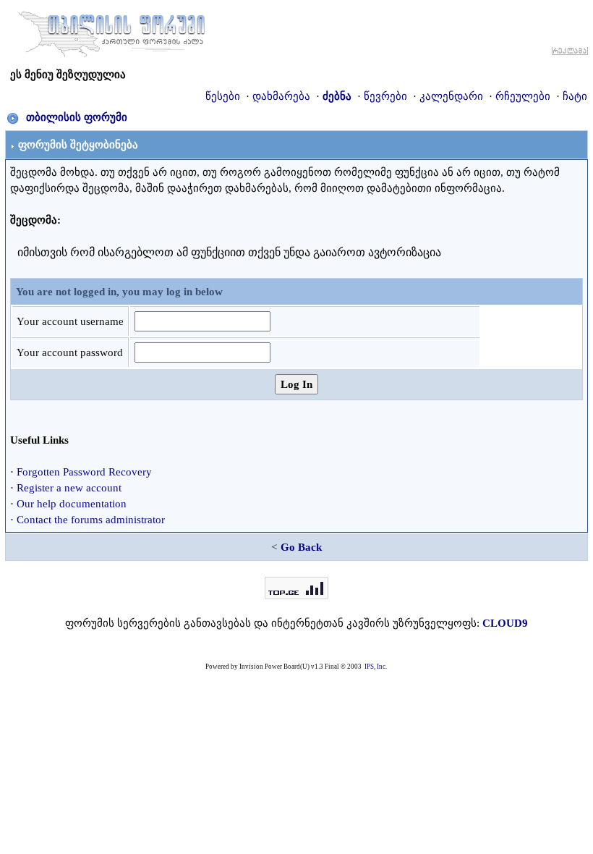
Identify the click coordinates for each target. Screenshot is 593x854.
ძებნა (337, 96)
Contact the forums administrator (91, 519)
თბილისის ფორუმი (76, 117)
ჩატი (575, 96)
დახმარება (281, 96)
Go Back (301, 547)
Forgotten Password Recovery (84, 472)
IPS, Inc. (375, 666)
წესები (222, 96)
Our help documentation (72, 504)
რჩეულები (522, 96)
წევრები (385, 96)
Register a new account (69, 488)
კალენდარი (451, 96)
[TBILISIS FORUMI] (111, 31)
